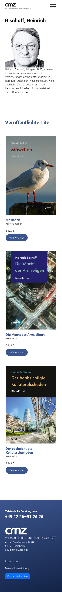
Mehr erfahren (16, 237)
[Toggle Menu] (53, 6)
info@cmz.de (20, 549)
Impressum (11, 561)
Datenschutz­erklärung (17, 568)
